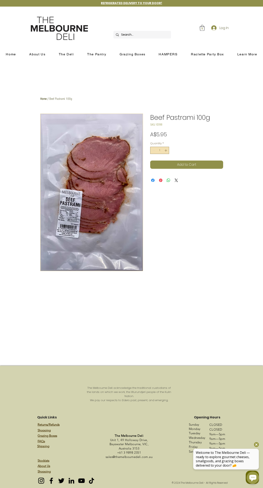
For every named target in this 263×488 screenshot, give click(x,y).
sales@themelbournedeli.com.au (129, 457)
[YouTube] (81, 481)
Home (43, 99)
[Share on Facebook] (152, 180)
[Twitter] (61, 481)
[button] (202, 28)
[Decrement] (153, 150)
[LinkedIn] (71, 481)
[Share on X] (176, 180)
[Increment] (166, 150)
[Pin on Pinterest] (160, 180)
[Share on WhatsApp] (168, 180)
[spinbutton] (160, 150)
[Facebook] (51, 481)
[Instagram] (41, 481)
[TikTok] (92, 481)
